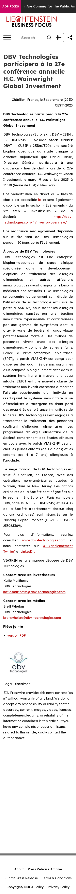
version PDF (16, 635)
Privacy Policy (59, 887)
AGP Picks (10, 6)
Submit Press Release (21, 878)
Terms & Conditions (57, 878)
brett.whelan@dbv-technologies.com (32, 618)
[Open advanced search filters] (59, 37)
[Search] (49, 37)
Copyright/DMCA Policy (25, 887)
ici (40, 200)
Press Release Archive (45, 869)
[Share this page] (70, 37)
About (19, 869)
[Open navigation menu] (7, 37)
